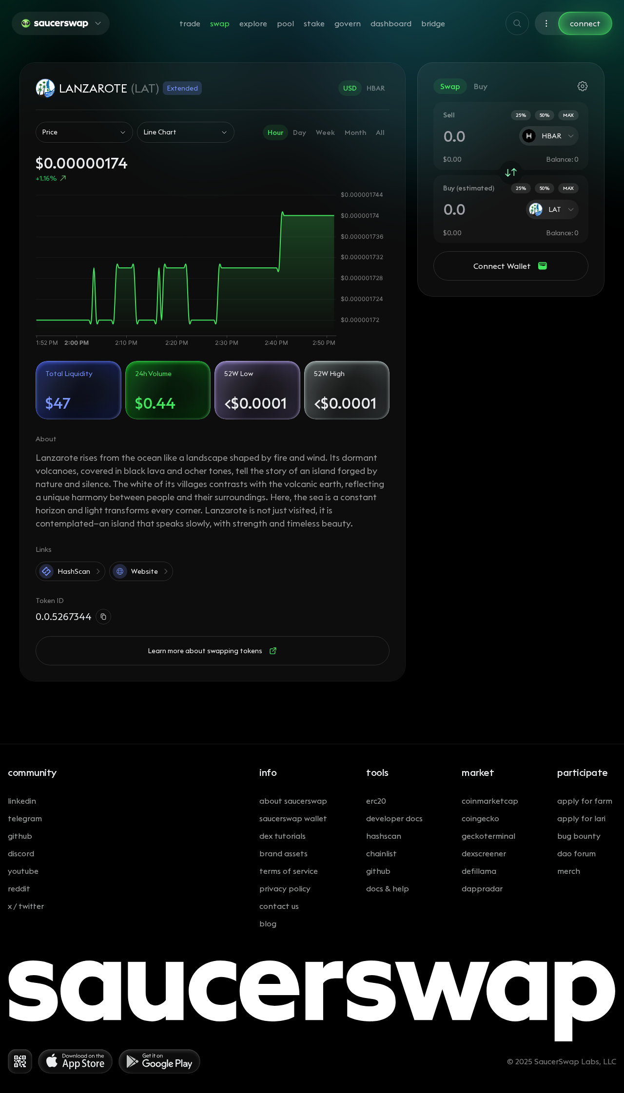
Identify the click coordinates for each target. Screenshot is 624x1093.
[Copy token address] (103, 616)
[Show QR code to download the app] (20, 1061)
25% (521, 115)
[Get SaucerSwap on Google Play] (159, 1061)
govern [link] (347, 23)
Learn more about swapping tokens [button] (205, 650)
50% (544, 115)
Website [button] (144, 571)
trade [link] (189, 23)
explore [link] (253, 23)
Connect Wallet (502, 266)
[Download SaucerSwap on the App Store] (75, 1061)
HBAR (551, 136)
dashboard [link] (390, 23)
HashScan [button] (74, 571)
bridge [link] (433, 23)
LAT (554, 209)
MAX (568, 115)
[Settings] (546, 23)
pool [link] (285, 23)
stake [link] (314, 23)
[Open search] (517, 23)
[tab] (350, 88)
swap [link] (220, 23)
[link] (511, 172)
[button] (61, 23)
